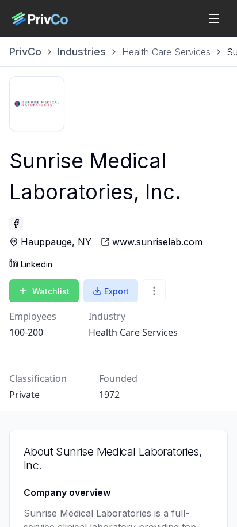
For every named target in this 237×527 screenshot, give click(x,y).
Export (116, 291)
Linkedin (36, 264)
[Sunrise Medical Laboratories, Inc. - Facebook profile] (16, 223)
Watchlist (51, 291)
